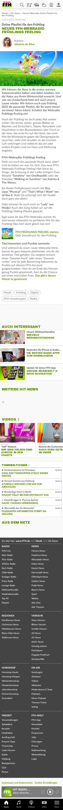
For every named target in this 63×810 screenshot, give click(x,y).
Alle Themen (37, 607)
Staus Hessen (38, 620)
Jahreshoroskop (10, 690)
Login (34, 759)
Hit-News (15, 13)
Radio (33, 298)
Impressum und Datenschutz (17, 783)
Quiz (4, 768)
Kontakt (35, 729)
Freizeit (7, 715)
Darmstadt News (39, 573)
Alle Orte (36, 603)
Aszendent (7, 698)
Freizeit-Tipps (8, 742)
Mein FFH (58, 3)
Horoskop (9, 668)
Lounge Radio (8, 586)
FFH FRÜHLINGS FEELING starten (36, 232)
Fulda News (37, 586)
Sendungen (37, 672)
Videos (9, 419)
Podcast (31, 807)
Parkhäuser (37, 651)
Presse (34, 746)
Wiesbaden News (40, 560)
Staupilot (36, 3)
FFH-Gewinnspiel (15, 298)
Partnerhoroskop (10, 694)
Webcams (36, 685)
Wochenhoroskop (10, 681)
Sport (34, 594)
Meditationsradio (10, 594)
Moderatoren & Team (41, 690)
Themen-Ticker (14, 465)
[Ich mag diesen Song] (43, 792)
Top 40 (5, 598)
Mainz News (37, 564)
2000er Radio (8, 564)
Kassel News (37, 568)
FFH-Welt (37, 715)
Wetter (44, 3)
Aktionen (36, 677)
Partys (5, 772)
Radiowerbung (38, 750)
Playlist (29, 3)
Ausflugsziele (8, 737)
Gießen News (38, 581)
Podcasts (35, 694)
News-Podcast (38, 698)
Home (6, 807)
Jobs (33, 737)
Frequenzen (37, 733)
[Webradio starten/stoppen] (50, 792)
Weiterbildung (38, 755)
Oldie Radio (7, 573)
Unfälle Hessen (39, 629)
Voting (34, 707)
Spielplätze (7, 724)
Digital (34, 292)
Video (44, 807)
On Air (35, 668)
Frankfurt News (39, 555)
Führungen (36, 742)
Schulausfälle (37, 659)
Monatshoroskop (10, 685)
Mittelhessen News (11, 629)
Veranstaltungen (10, 720)
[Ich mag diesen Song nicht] (57, 792)
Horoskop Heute (10, 672)
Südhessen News (10, 638)
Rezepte (6, 729)
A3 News (36, 633)
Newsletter (37, 724)
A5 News (36, 638)
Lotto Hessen (8, 750)
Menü (56, 807)
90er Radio (7, 560)
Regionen (8, 616)
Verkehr (37, 616)
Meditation (7, 733)
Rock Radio (7, 568)
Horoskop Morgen (11, 677)
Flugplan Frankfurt (40, 655)
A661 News (37, 642)
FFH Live (6, 551)
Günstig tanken (39, 646)
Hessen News (38, 551)
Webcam (51, 3)
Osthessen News (10, 625)
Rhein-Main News (10, 633)
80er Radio (7, 555)
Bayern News (38, 590)
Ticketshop (7, 746)
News (35, 546)
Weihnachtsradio (10, 590)
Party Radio (7, 581)
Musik (5, 13)
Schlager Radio (9, 577)
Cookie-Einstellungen (45, 783)
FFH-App (36, 720)
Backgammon (8, 763)
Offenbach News (39, 577)
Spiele (5, 755)
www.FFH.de (23, 541)
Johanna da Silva (24, 44)
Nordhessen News (11, 620)
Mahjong (6, 759)
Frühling (21, 292)
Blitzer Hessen (38, 625)
